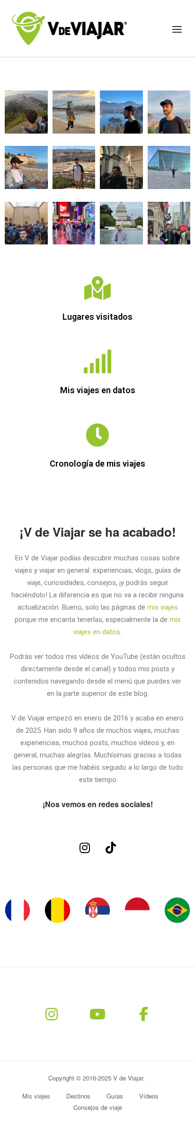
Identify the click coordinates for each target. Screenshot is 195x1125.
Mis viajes (36, 1095)
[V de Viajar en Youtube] (97, 1013)
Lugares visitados (97, 317)
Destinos (78, 1095)
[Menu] (177, 29)
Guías (114, 1095)
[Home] (69, 27)
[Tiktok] (111, 847)
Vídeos (149, 1095)
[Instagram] (85, 847)
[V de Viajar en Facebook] (143, 1013)
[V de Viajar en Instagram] (51, 1013)
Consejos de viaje (97, 1107)
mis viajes (162, 607)
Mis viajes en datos (97, 390)
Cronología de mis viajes (97, 463)
